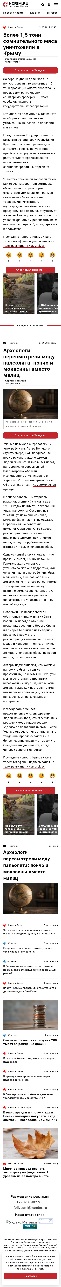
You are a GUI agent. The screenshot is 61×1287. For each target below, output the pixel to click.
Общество (12, 943)
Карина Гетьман (15, 380)
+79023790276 (29, 1202)
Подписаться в (30, 70)
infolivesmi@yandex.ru (29, 1208)
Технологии (13, 343)
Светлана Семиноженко (20, 58)
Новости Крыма (15, 27)
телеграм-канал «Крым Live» (24, 245)
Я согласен (30, 1276)
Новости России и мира (19, 1107)
